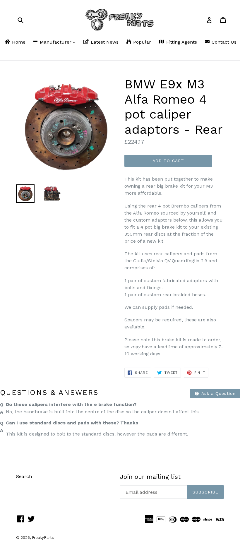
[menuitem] (14, 42)
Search (24, 476)
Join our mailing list (150, 476)
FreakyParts (43, 537)
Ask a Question (218, 393)
